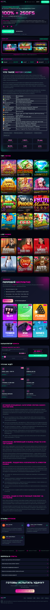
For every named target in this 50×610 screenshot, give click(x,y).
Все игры (3, 158)
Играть (20, 605)
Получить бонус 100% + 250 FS (25, 591)
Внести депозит (38, 355)
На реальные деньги (20, 300)
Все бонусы (19, 31)
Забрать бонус (7, 31)
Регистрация (45, 1)
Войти (37, 1)
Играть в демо (8, 300)
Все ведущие (4, 236)
